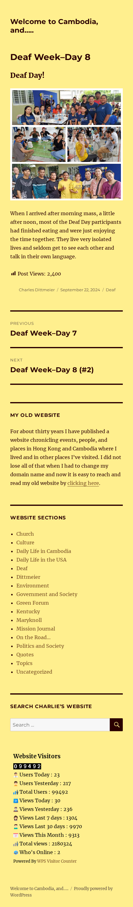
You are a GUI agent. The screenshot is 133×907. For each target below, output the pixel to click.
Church (25, 534)
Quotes (25, 654)
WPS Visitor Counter (57, 861)
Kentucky (28, 611)
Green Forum (32, 603)
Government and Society (46, 594)
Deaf (110, 289)
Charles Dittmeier (37, 289)
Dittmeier (28, 577)
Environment (32, 585)
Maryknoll (29, 620)
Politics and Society (40, 646)
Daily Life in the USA (41, 560)
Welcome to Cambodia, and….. (39, 888)
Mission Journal (35, 629)
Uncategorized (34, 672)
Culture (25, 542)
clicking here (83, 483)
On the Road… (33, 637)
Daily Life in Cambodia (43, 551)
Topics (24, 663)
